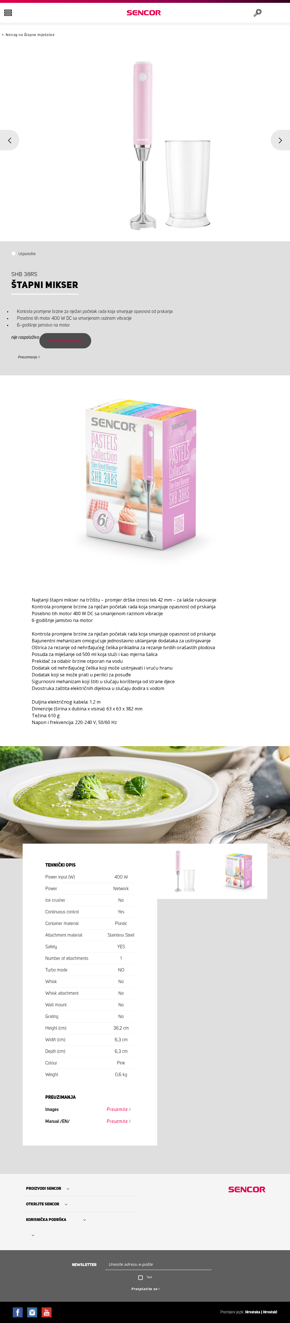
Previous (9, 140)
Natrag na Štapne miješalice (30, 35)
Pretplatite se (144, 1288)
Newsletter (84, 1265)
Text (149, 1277)
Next (280, 140)
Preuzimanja (27, 357)
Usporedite (27, 254)
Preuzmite (117, 1109)
